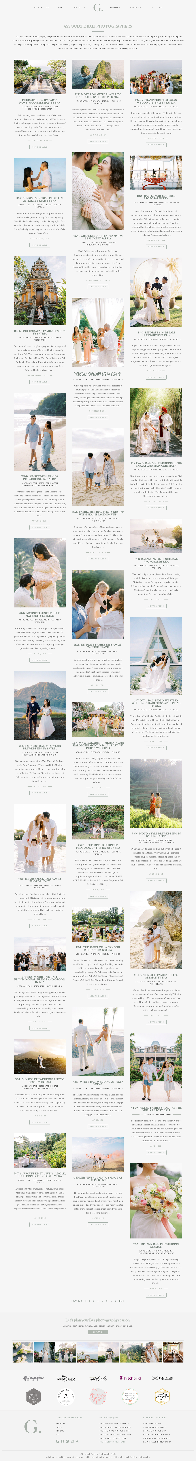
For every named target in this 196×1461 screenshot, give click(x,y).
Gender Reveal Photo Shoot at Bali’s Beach (98, 1179)
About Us (60, 1423)
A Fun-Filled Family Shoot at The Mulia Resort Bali (156, 1109)
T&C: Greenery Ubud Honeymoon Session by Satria (98, 237)
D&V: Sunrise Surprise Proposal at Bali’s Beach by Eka (40, 199)
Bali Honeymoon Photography (43, 108)
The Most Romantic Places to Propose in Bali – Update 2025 (98, 95)
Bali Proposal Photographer (115, 1431)
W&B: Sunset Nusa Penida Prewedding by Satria (39, 478)
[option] (23, 1352)
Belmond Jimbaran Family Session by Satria (40, 332)
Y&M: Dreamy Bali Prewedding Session (156, 1245)
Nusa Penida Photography (156, 1438)
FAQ (58, 1434)
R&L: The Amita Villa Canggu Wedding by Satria (98, 948)
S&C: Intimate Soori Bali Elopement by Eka (156, 334)
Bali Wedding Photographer (114, 1423)
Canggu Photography (154, 1427)
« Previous (76, 1301)
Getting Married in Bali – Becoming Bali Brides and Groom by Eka (39, 980)
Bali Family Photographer (113, 1438)
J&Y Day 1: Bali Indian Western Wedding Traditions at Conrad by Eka (156, 703)
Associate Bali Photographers (37, 107)
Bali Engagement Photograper (115, 1427)
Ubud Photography (152, 1423)
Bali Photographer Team (112, 1442)
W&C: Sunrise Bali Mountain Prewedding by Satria (40, 747)
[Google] (57, 1441)
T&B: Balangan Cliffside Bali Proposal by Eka (156, 560)
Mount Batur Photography (157, 1434)
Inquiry (60, 1427)
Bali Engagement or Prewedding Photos (40, 484)
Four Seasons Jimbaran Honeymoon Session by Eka (39, 101)
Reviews (60, 1431)
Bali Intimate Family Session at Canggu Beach (98, 646)
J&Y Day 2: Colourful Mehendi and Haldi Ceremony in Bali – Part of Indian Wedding (98, 746)
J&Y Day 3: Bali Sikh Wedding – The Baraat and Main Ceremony (156, 464)
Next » (122, 1301)
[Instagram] (72, 1441)
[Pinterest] (67, 1441)
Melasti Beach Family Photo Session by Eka (156, 976)
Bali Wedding (171, 107)
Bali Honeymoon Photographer (116, 1434)
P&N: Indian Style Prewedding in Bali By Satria (156, 835)
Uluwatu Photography (154, 1431)
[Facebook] (62, 1441)
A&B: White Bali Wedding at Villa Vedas (98, 1083)
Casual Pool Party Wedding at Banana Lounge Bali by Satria (98, 374)
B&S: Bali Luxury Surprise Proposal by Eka (156, 197)
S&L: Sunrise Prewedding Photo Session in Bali (39, 1080)
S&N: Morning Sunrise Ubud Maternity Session (39, 614)
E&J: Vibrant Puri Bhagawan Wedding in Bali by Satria (156, 101)
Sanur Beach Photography (157, 1442)
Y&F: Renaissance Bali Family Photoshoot (40, 880)
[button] (16, 1353)
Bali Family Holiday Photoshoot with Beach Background (98, 513)
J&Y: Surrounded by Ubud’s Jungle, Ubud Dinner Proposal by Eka (40, 1175)
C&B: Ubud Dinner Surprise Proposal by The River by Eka (98, 846)
